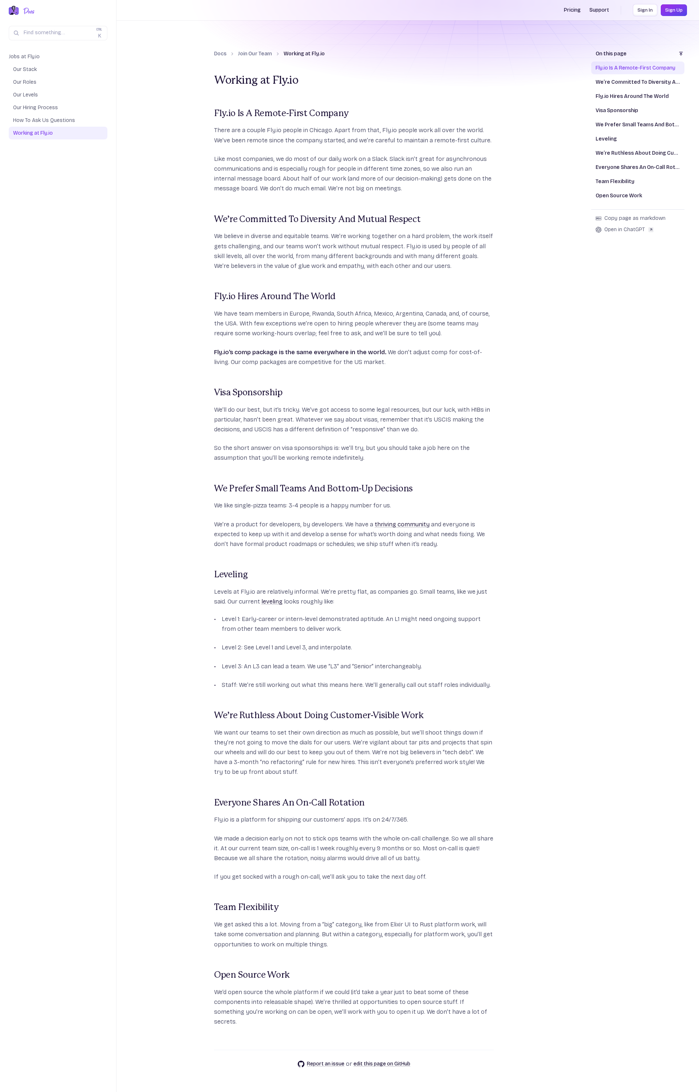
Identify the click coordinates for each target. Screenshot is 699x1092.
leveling (272, 601)
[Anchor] (209, 113)
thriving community (402, 524)
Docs (220, 54)
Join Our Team (255, 54)
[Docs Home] (27, 11)
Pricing (572, 10)
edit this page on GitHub (382, 1064)
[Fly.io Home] (14, 11)
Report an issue (325, 1064)
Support (599, 10)
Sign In (645, 10)
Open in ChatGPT (624, 229)
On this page (611, 54)
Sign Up (674, 10)
